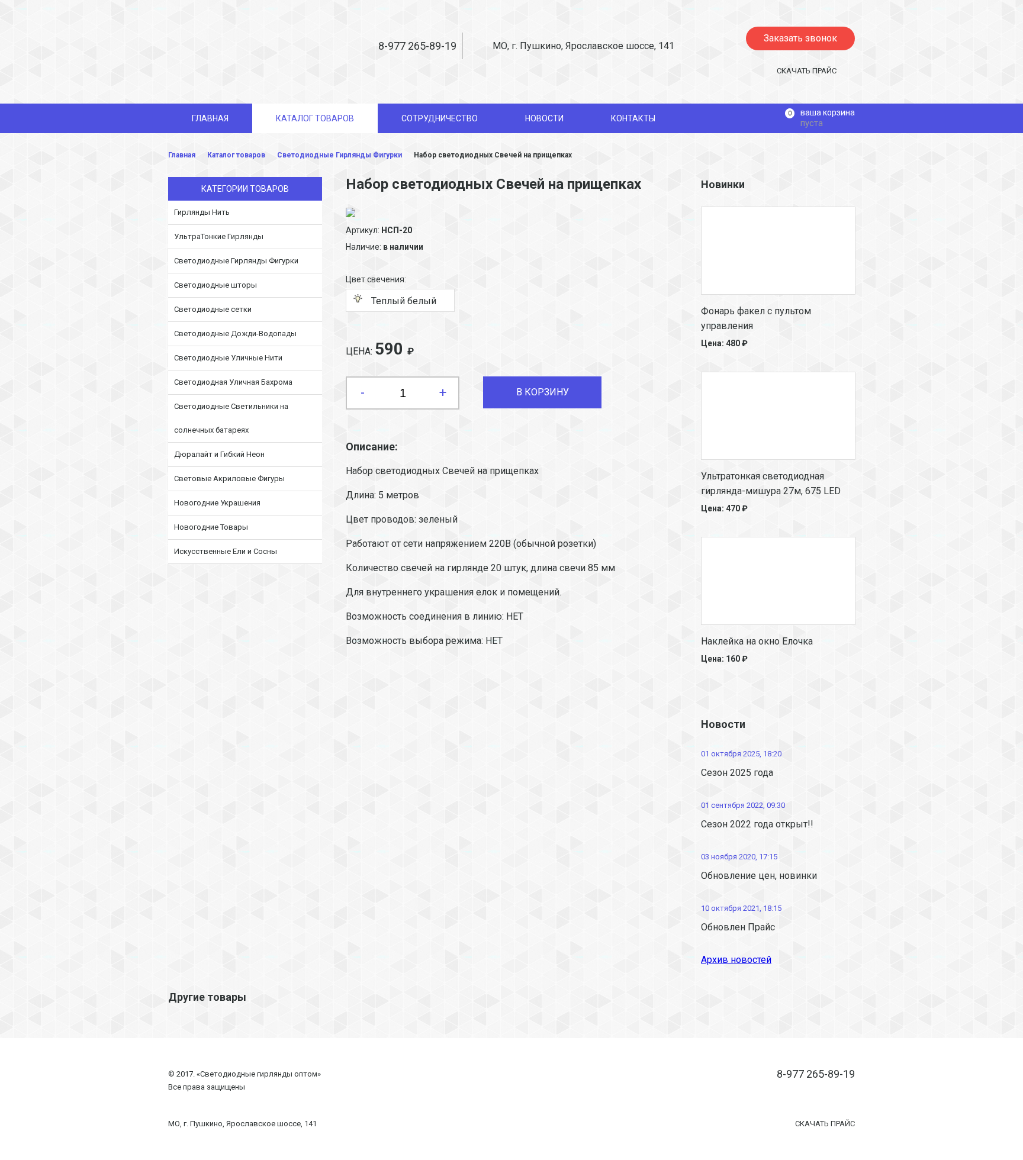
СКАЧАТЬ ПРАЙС (807, 70)
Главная (181, 155)
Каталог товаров (236, 155)
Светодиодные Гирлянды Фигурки (339, 155)
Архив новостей (736, 959)
